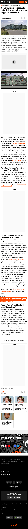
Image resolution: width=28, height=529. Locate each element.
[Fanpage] (14, 487)
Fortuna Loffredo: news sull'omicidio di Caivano (11, 5)
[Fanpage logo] (8, 2)
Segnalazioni (9, 459)
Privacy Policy (17, 459)
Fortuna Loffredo (16, 160)
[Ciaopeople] (14, 525)
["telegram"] (18, 446)
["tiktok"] (2, 446)
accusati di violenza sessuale (16, 259)
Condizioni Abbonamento (13, 461)
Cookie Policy (4, 461)
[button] (25, 18)
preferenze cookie (5, 463)
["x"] (12, 446)
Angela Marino (8, 18)
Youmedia (3, 459)
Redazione (23, 461)
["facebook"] (15, 446)
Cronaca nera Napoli (9, 388)
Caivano (2, 388)
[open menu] (1, 2)
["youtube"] (9, 446)
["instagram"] (5, 446)
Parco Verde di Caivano (19, 143)
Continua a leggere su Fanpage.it (14, 340)
